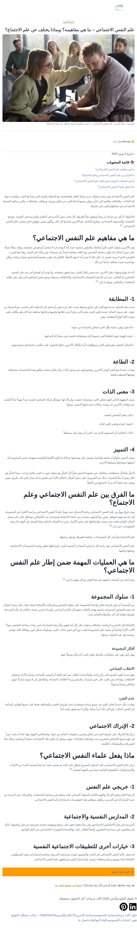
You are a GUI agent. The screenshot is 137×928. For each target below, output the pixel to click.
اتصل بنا (83, 920)
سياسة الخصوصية (105, 915)
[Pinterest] (123, 907)
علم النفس (68, 22)
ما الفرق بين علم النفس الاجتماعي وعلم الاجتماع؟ (108, 175)
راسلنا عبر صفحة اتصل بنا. (69, 885)
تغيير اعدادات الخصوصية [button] (122, 920)
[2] (97, 281)
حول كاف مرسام (126, 915)
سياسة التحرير (85, 915)
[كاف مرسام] (116, 7)
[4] (64, 579)
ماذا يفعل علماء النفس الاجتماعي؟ (116, 186)
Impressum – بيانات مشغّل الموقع (32, 915)
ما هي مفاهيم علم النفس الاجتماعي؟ (114, 169)
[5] (71, 769)
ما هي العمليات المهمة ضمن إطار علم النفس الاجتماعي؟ (104, 181)
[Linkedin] (133, 907)
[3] (111, 525)
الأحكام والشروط (65, 915)
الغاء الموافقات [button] (97, 920)
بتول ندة (117, 141)
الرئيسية (130, 123)
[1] (121, 225)
